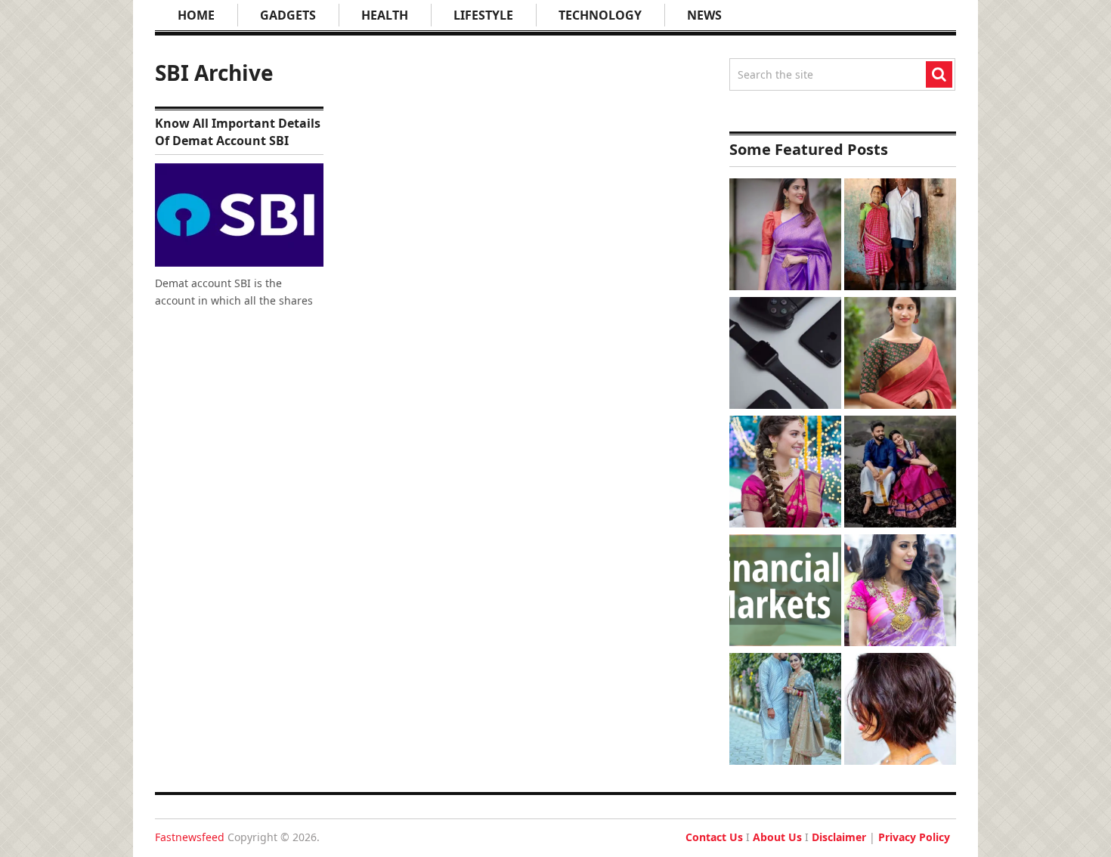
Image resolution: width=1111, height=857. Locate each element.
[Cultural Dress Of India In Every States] (785, 711)
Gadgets (288, 15)
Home (196, 15)
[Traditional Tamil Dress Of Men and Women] (900, 473)
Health (384, 15)
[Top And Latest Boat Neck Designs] (900, 355)
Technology (600, 15)
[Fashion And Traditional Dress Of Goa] (900, 236)
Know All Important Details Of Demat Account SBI (237, 131)
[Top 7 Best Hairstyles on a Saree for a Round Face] (900, 592)
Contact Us (714, 837)
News (704, 15)
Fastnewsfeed (189, 837)
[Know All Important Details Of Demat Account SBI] (239, 215)
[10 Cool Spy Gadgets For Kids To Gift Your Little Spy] (785, 355)
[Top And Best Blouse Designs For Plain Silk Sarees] (785, 236)
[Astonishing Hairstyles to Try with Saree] (785, 473)
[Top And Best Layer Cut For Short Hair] (900, 711)
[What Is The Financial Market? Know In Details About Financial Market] (785, 592)
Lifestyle (483, 15)
